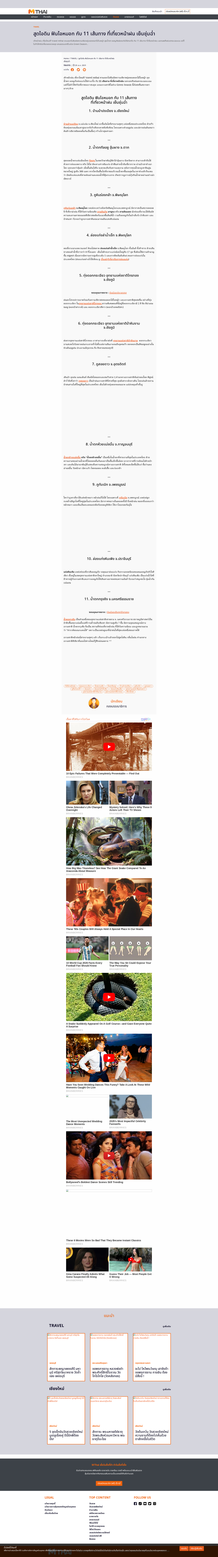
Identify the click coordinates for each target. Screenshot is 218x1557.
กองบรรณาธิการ (116, 706)
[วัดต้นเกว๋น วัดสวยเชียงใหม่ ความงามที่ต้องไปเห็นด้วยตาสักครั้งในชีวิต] (151, 1410)
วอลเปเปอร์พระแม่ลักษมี (99, 1532)
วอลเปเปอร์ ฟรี (95, 1535)
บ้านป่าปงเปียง (125, 686)
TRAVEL (36, 27)
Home (66, 58)
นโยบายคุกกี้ (50, 1503)
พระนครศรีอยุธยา (99, 1363)
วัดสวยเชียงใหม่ (96, 1506)
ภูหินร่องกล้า (70, 208)
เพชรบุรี (52, 1363)
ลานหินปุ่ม (102, 212)
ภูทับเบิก (137, 686)
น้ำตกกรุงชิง (99, 686)
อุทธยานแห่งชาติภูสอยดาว (135, 689)
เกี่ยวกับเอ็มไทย (51, 1513)
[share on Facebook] (73, 69)
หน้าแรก (34, 16)
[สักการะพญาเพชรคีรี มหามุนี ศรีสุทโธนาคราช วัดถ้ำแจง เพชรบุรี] (66, 1347)
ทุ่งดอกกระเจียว (85, 686)
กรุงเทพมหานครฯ (142, 1363)
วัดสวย (116, 16)
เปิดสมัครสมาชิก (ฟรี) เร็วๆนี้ (109, 1483)
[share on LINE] (84, 69)
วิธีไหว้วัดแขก (95, 1529)
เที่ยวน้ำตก (130, 691)
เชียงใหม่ (53, 1426)
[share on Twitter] (79, 69)
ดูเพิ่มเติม (167, 1326)
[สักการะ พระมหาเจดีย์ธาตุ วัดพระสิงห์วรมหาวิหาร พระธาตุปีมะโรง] (109, 1410)
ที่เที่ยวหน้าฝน (70, 686)
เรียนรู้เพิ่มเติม (196, 1548)
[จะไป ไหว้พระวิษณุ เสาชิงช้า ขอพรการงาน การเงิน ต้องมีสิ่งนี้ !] (151, 1347)
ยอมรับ (184, 1548)
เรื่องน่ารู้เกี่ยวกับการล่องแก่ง (114, 259)
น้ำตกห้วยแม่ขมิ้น (72, 457)
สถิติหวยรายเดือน (96, 1513)
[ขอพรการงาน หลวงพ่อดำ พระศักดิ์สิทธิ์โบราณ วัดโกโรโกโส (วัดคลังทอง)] (109, 1347)
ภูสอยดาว (148, 686)
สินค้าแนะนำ (157, 11)
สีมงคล (92, 1539)
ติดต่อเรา (49, 1510)
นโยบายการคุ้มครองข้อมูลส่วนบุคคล (60, 1506)
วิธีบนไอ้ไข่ (93, 1522)
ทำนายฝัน (47, 16)
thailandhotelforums (118, 612)
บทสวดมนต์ (129, 16)
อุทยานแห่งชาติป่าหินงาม (125, 341)
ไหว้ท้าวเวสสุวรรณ (97, 1526)
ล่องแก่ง (88, 689)
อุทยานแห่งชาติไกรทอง (113, 691)
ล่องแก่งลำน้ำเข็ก (100, 689)
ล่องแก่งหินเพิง (116, 689)
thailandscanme (118, 293)
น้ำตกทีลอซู (111, 686)
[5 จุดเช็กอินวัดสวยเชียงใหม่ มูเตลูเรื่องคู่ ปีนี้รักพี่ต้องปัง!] (66, 1410)
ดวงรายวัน (93, 1516)
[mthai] (38, 11)
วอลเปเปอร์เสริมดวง (99, 16)
